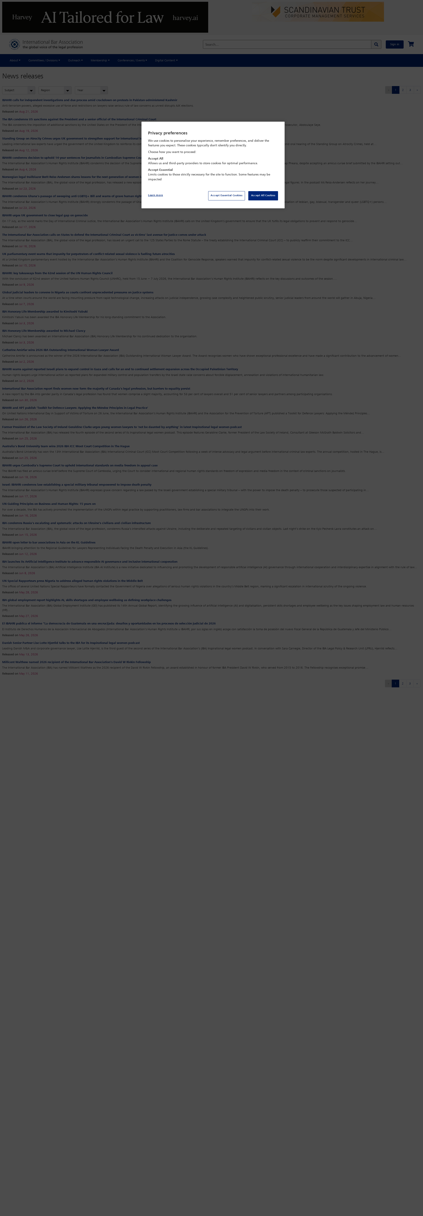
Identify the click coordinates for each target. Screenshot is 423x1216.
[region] (213, 165)
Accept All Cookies (263, 195)
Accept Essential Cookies (227, 195)
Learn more (155, 195)
